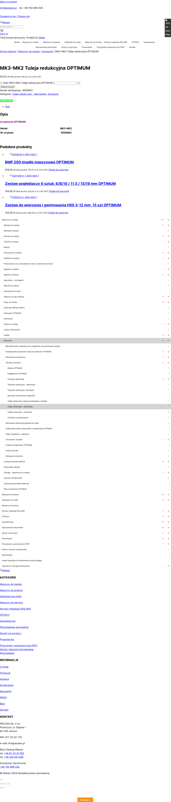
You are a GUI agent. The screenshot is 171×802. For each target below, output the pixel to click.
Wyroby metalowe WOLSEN (115, 42)
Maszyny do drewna (51, 42)
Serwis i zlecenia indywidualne (17, 649)
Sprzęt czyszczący (69, 47)
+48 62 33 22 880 (14, 753)
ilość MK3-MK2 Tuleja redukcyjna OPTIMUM (28, 82)
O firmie (4, 667)
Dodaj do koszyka (7, 87)
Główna (17, 42)
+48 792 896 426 (10, 767)
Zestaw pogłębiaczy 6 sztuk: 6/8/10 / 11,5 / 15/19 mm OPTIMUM (60, 183)
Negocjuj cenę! (6, 101)
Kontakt (132, 47)
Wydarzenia (6, 685)
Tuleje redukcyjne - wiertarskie (29, 94)
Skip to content (8, 1)
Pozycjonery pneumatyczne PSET (111, 47)
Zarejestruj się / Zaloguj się (15, 16)
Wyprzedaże (7, 653)
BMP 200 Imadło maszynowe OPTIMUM (39, 162)
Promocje (5, 673)
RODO (3, 697)
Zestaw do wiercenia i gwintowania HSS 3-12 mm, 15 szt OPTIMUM (63, 205)
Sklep (42, 37)
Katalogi (4, 679)
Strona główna (8, 51)
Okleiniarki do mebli (72, 42)
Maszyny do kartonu (93, 42)
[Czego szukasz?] (2, 30)
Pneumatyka (87, 47)
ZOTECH (135, 42)
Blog (2, 703)
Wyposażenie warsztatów (46, 47)
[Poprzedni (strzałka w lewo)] (1, 787)
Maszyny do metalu (31, 42)
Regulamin (6, 691)
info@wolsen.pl (8, 7)
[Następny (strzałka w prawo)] (4, 787)
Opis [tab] (7, 106)
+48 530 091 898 (13, 757)
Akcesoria (47, 51)
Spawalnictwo (149, 42)
